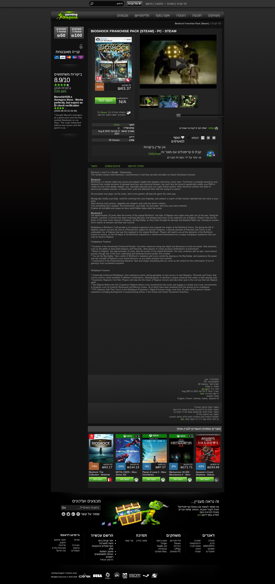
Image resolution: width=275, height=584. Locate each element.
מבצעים (122, 15)
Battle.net (162, 546)
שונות (198, 551)
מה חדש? (61, 550)
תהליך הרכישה (136, 166)
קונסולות (162, 548)
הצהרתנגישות (76, 546)
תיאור (94, 166)
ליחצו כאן (206, 389)
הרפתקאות (195, 543)
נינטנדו (181, 15)
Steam (103, 112)
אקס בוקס (163, 15)
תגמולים (75, 550)
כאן (199, 515)
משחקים (214, 15)
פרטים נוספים (112, 166)
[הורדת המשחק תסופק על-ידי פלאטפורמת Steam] (129, 113)
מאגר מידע (141, 540)
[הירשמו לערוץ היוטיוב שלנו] (64, 515)
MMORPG (209, 546)
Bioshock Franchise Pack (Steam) (192, 23)
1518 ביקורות (62, 89)
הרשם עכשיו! (106, 559)
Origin (164, 543)
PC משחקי (175, 551)
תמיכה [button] (171, 3)
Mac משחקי (161, 551)
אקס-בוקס (162, 540)
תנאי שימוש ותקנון (60, 541)
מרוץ (212, 543)
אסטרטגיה (195, 546)
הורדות (177, 546)
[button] (105, 100)
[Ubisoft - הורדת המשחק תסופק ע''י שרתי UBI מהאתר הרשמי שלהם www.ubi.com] (217, 480)
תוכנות (197, 15)
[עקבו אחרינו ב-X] (69, 515)
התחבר (159, 3)
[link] (78, 514)
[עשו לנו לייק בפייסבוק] (73, 515)
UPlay (177, 548)
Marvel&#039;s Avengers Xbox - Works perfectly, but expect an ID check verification (68, 101)
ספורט (197, 540)
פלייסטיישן (142, 15)
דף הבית (182, 3)
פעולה (117, 124)
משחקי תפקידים (210, 550)
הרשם (149, 3)
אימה (198, 548)
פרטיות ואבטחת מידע (59, 546)
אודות (77, 539)
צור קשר (129, 540)
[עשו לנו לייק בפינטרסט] (78, 515)
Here (202, 393)
